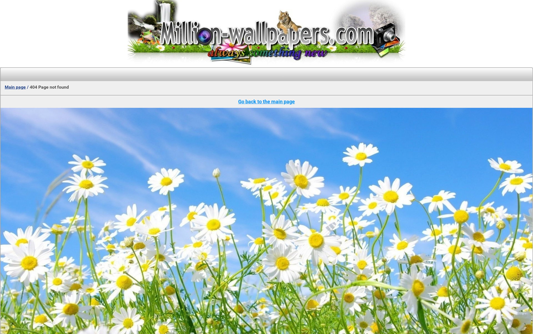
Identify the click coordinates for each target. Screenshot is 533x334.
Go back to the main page (266, 101)
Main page (15, 87)
